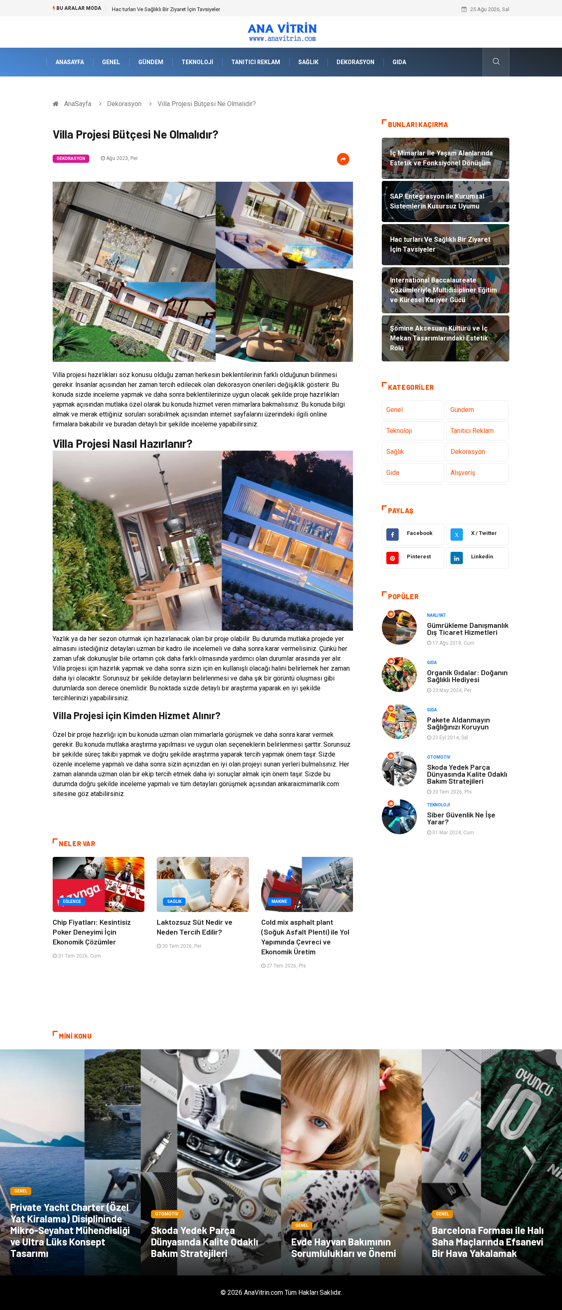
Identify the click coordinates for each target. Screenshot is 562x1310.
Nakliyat (436, 615)
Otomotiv (439, 757)
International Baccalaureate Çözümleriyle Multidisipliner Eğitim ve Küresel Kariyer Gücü (213, 9)
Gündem (150, 62)
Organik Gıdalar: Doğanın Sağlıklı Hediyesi (467, 676)
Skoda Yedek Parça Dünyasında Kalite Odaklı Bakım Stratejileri (467, 773)
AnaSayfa (70, 62)
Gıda (399, 62)
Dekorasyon (355, 62)
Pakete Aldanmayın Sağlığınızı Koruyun (458, 723)
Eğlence (72, 901)
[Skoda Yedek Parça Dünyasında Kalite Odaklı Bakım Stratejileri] (211, 1162)
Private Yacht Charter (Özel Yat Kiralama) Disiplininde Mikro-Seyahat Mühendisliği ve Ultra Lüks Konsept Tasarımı (70, 1230)
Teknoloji (197, 62)
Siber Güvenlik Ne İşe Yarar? (461, 818)
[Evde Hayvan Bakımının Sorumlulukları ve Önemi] (351, 1162)
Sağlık (308, 62)
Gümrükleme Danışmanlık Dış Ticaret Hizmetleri (468, 628)
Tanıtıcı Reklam (255, 62)
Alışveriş (463, 473)
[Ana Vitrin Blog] (281, 31)
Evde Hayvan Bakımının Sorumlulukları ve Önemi (343, 1247)
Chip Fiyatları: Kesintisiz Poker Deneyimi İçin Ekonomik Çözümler (92, 931)
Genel (111, 62)
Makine (279, 901)
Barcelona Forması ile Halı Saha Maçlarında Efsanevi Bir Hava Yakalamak (488, 1241)
